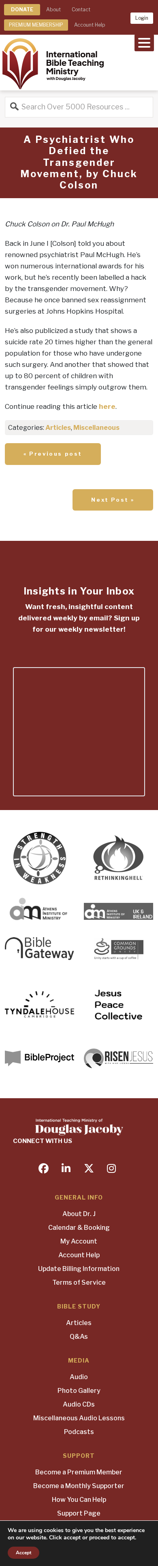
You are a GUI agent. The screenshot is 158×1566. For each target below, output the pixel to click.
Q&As (79, 1336)
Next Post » (113, 499)
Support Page (78, 1513)
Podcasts (79, 1432)
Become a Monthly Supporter (78, 1486)
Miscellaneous (96, 427)
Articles (58, 427)
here (107, 406)
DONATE (22, 9)
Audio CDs (79, 1404)
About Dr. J (79, 1214)
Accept (23, 1552)
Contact (81, 9)
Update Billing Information (79, 1269)
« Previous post (52, 453)
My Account (78, 1241)
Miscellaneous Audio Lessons (79, 1418)
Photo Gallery (79, 1390)
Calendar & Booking (79, 1227)
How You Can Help (79, 1499)
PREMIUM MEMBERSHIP (36, 25)
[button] (144, 42)
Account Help (89, 25)
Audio (79, 1377)
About (53, 9)
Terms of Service (79, 1282)
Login (141, 18)
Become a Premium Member (78, 1472)
